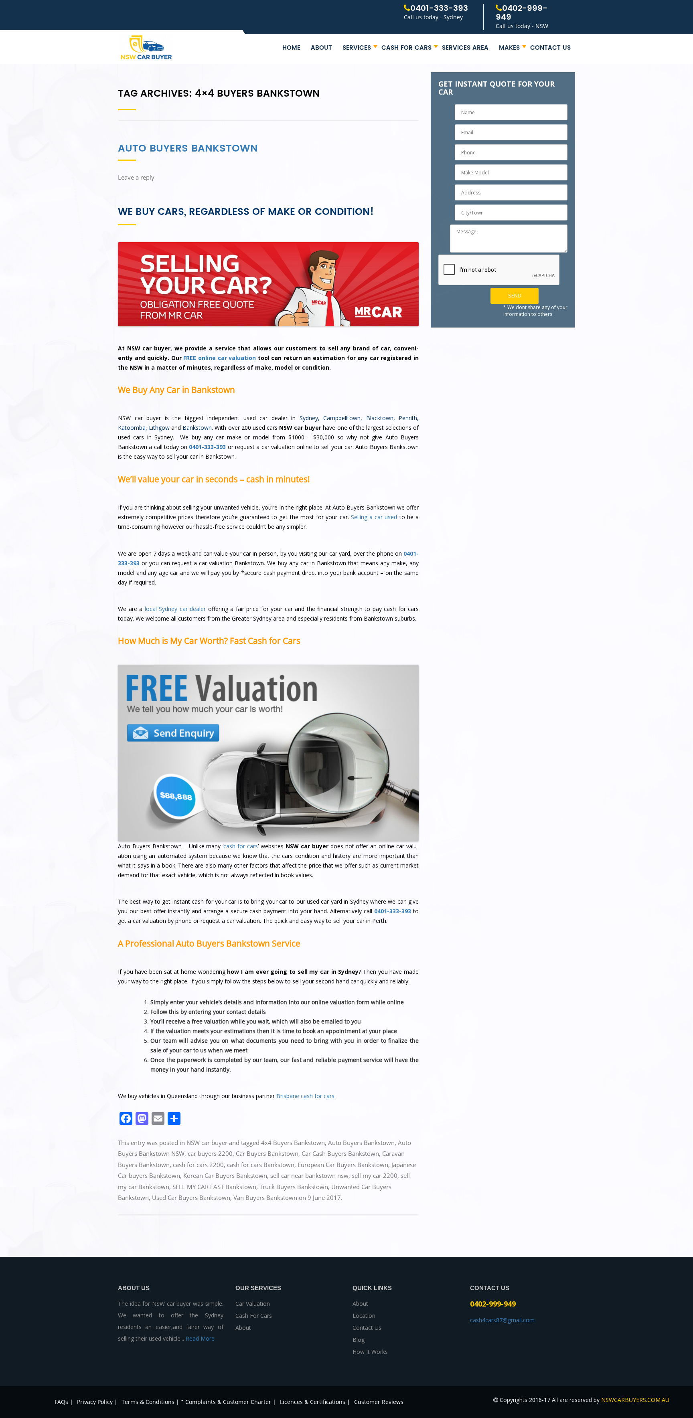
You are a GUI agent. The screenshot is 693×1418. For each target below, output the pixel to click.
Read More (200, 1338)
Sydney (309, 418)
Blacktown (379, 418)
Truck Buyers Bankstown (293, 1187)
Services (356, 48)
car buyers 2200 (210, 1153)
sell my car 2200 (374, 1175)
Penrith (408, 418)
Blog (359, 1339)
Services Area (465, 48)
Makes (509, 48)
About (321, 48)
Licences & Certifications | (315, 1402)
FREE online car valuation (219, 358)
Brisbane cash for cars (305, 1096)
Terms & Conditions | (150, 1402)
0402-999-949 (521, 13)
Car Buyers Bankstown (267, 1153)
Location (364, 1315)
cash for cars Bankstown (260, 1165)
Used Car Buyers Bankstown (191, 1197)
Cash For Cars (406, 48)
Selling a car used (374, 517)
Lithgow (159, 427)
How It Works (370, 1351)
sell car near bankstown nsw (309, 1175)
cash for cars (240, 846)
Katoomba (132, 427)
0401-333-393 (439, 8)
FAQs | (64, 1402)
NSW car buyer (206, 1143)
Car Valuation (252, 1303)
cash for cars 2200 (198, 1165)
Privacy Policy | (97, 1402)
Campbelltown (342, 418)
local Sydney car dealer (175, 609)
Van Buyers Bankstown (265, 1197)
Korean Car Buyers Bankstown (225, 1175)
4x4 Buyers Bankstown (293, 1143)
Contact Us (550, 48)
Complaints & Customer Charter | (230, 1402)
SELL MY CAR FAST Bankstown (214, 1187)
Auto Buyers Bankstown (188, 148)
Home (291, 48)
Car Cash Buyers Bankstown (340, 1153)
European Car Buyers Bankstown (343, 1165)
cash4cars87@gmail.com (502, 1320)
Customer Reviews (378, 1402)
